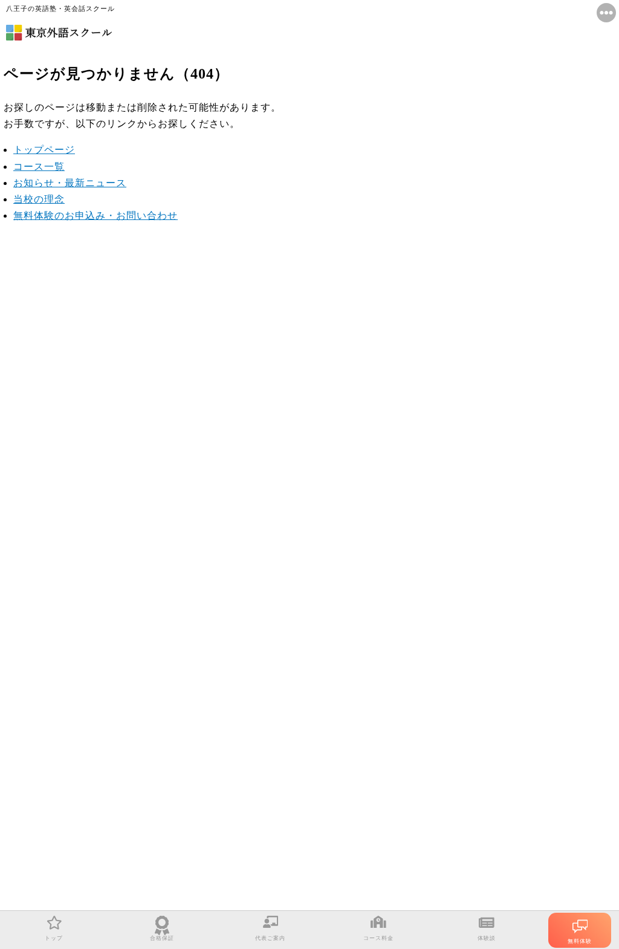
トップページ (44, 149)
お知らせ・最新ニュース (69, 183)
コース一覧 (39, 166)
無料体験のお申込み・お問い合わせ (95, 215)
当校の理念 (39, 199)
